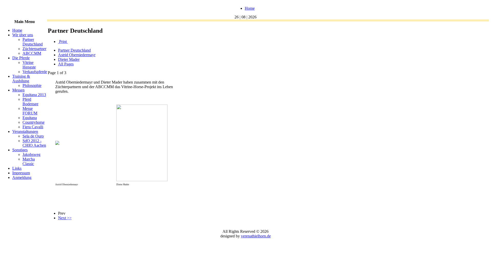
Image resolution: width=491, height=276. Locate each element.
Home (250, 8)
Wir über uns (22, 35)
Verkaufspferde (35, 72)
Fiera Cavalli (33, 127)
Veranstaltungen (25, 131)
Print (63, 41)
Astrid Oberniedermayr (76, 55)
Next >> (65, 218)
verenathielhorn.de (256, 236)
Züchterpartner (34, 49)
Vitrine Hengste (29, 64)
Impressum (21, 173)
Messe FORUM (30, 110)
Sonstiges (20, 150)
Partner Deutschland (33, 41)
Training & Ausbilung (21, 78)
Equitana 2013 (34, 95)
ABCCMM (32, 53)
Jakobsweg (31, 154)
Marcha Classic (29, 161)
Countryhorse (33, 122)
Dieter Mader (69, 59)
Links (16, 168)
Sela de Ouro (33, 136)
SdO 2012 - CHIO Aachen (34, 143)
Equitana (30, 118)
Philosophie (32, 85)
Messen (18, 90)
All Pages (66, 64)
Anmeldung (21, 177)
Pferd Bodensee (30, 101)
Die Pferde (21, 58)
